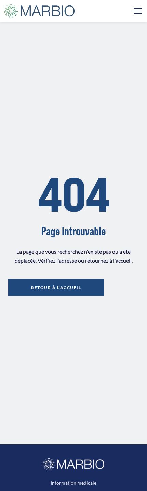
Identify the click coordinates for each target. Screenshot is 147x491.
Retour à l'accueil (56, 287)
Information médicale (73, 483)
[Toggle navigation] (138, 11)
